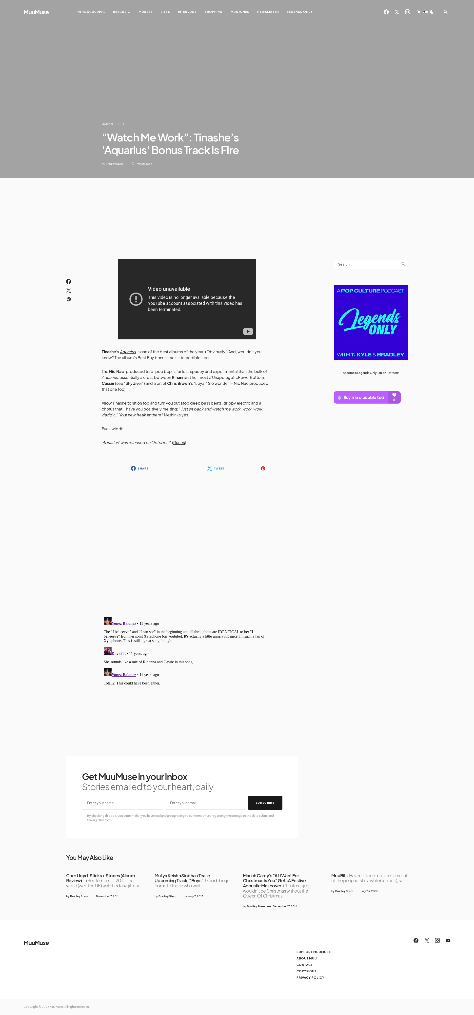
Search (403, 264)
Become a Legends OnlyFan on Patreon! (371, 373)
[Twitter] (397, 11)
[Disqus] (187, 543)
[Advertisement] (237, 214)
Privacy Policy (310, 977)
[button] (425, 12)
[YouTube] (448, 940)
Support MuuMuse (313, 952)
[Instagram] (407, 11)
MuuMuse (36, 12)
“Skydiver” (134, 383)
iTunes (179, 442)
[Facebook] (386, 11)
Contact (304, 965)
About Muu (306, 958)
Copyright (306, 971)
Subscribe (265, 802)
